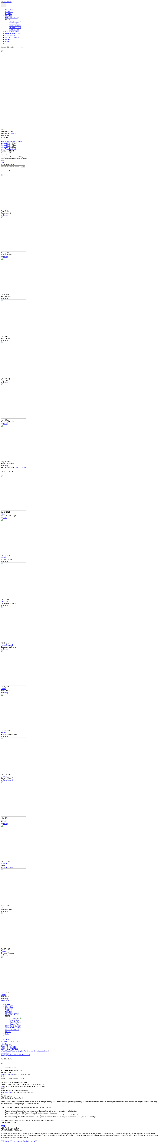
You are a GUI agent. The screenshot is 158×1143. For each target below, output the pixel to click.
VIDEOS (8, 14)
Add (23, 166)
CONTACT (5, 1039)
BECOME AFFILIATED (9, 1049)
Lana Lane (4, 601)
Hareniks (4, 776)
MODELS (8, 16)
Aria (2, 907)
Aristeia (3, 951)
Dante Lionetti (8, 780)
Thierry (13, 133)
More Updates (6, 1000)
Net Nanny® (17, 1141)
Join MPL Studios (7, 1074)
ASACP (34, 1141)
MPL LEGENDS (11, 18)
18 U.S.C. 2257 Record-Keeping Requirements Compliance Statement (25, 1051)
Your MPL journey (7, 1092)
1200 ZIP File (6, 147)
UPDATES (9, 12)
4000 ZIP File (6, 143)
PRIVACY (4, 1043)
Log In (22, 1078)
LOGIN (8, 39)
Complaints (5, 1053)
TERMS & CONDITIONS (10, 1041)
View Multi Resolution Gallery (11, 141)
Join (2, 1086)
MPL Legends (14, 22)
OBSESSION (10, 35)
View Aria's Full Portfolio (9, 149)
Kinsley (3, 514)
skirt (2, 162)
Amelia (3, 558)
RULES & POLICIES (8, 1047)
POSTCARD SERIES (13, 32)
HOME (7, 1004)
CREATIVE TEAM (12, 37)
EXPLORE (9, 10)
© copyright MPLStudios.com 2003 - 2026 (15, 1055)
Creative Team (14, 30)
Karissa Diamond (7, 645)
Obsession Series (15, 28)
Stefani (3, 689)
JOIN (7, 41)
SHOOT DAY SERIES (13, 33)
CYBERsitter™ (6, 1141)
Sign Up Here (21, 467)
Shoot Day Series (15, 26)
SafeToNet (26, 1141)
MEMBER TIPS (6, 1045)
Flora (5, 518)
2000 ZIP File (6, 145)
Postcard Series (14, 24)
